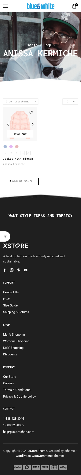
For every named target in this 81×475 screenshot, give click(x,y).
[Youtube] (25, 270)
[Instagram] (12, 270)
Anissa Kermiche (14, 164)
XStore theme (37, 451)
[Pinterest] (18, 270)
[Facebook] (4, 270)
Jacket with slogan (18, 158)
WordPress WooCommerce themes (40, 456)
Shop (47, 45)
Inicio (31, 45)
